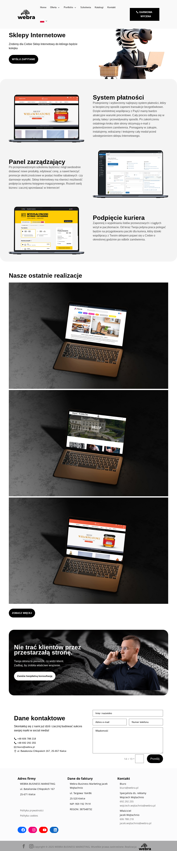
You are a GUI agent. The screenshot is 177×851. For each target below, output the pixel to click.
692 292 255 (127, 801)
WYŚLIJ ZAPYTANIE (23, 59)
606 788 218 (127, 819)
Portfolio (68, 7)
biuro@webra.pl (129, 787)
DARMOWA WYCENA (145, 14)
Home (43, 7)
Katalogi (99, 7)
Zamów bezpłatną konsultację (34, 676)
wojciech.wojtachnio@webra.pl (138, 805)
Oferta (53, 7)
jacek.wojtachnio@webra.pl (135, 823)
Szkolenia (85, 7)
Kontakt (111, 7)
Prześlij (155, 758)
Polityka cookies (29, 815)
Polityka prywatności (32, 810)
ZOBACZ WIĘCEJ (22, 613)
